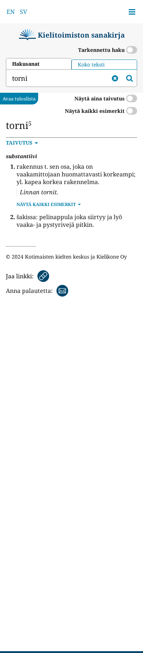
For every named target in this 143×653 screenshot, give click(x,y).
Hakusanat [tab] (26, 63)
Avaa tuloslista (19, 98)
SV (23, 12)
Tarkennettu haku (102, 49)
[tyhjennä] (114, 78)
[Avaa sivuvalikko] (132, 11)
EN (11, 12)
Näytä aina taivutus (100, 98)
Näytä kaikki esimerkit (95, 110)
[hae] (129, 78)
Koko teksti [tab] (91, 64)
